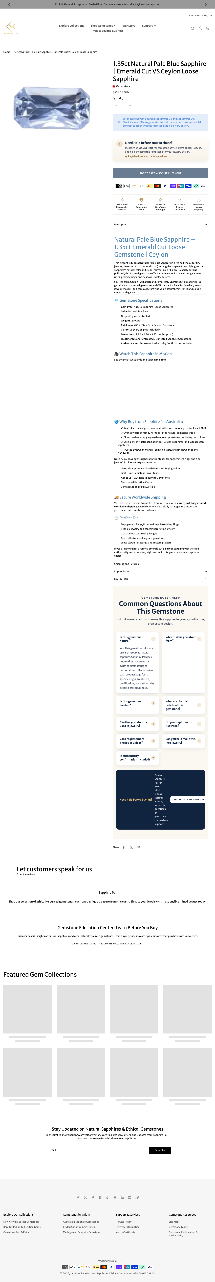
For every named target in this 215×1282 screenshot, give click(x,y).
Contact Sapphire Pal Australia (138, 486)
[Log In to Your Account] (200, 28)
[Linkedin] (122, 1197)
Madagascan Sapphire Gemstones (82, 1232)
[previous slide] (9, 4)
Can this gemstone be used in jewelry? (134, 723)
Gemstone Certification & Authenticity (183, 1234)
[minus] (116, 105)
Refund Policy (124, 1221)
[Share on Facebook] (123, 847)
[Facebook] (78, 1197)
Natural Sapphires (97, 1273)
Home (6, 51)
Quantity (118, 98)
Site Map (174, 1221)
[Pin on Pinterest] (138, 847)
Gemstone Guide (178, 1227)
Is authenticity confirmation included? (135, 757)
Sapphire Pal (77, 1273)
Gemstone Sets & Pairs (16, 1232)
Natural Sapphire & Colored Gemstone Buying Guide (150, 468)
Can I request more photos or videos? (132, 740)
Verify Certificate (125, 1232)
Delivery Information (128, 1227)
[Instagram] (100, 1197)
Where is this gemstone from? (181, 638)
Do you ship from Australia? (177, 723)
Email (53, 1150)
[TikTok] (107, 1197)
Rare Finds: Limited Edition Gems (22, 1227)
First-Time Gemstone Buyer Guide (140, 473)
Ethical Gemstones (121, 1273)
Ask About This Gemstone (189, 799)
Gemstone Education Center (137, 482)
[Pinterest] (92, 1197)
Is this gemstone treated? (130, 703)
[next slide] (206, 4)
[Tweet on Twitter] (131, 847)
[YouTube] (115, 1197)
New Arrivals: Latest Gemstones (21, 1221)
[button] (160, 173)
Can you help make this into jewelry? (181, 740)
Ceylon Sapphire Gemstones (79, 1227)
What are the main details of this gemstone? (177, 705)
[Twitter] (85, 1197)
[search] (192, 28)
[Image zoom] (52, 109)
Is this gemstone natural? (130, 638)
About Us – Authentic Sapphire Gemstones (145, 477)
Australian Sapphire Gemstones (81, 1221)
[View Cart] (207, 28)
